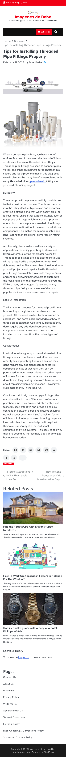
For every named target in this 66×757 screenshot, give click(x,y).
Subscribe (45, 31)
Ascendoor (25, 752)
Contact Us (9, 677)
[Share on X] (23, 450)
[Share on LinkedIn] (31, 450)
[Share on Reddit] (54, 450)
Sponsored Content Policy (18, 737)
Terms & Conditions (14, 717)
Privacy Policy (11, 697)
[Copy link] (23, 458)
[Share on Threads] (14, 458)
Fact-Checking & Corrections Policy (23, 730)
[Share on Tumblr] (6, 458)
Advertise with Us (13, 710)
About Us (8, 683)
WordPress (49, 752)
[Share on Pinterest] (46, 450)
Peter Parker (36, 62)
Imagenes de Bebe (33, 17)
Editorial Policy (11, 724)
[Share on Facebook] (15, 450)
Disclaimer (9, 690)
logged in (23, 657)
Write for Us (9, 704)
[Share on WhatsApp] (38, 450)
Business (8, 464)
